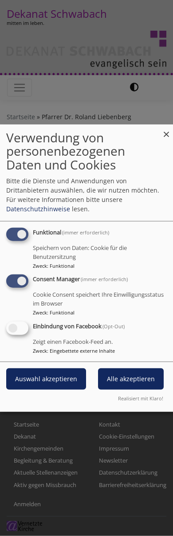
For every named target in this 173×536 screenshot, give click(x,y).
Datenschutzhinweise (38, 208)
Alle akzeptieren (131, 379)
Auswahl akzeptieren (46, 379)
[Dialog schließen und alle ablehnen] (166, 129)
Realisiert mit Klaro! (140, 398)
